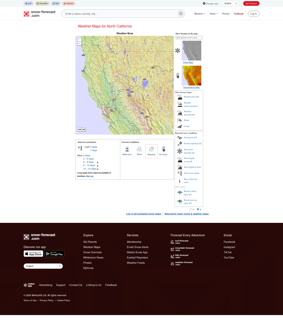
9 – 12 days (89, 165)
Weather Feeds (136, 263)
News (213, 13)
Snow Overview (92, 252)
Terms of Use (30, 300)
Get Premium (251, 3)
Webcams (127, 154)
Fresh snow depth (191, 173)
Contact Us (75, 285)
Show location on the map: (187, 33)
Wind (139, 154)
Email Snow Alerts (137, 247)
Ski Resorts (90, 242)
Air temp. (163, 154)
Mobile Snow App (137, 252)
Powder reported (191, 143)
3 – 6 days (88, 158)
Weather (198, 13)
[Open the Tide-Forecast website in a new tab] (56, 3)
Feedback (111, 285)
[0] (195, 137)
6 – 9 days (88, 161)
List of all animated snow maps (143, 213)
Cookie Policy (63, 300)
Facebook (229, 242)
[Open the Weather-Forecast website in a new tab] (68, 3)
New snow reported (188, 151)
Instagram (229, 247)
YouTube (229, 257)
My (238, 13)
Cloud (186, 126)
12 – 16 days (89, 168)
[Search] (181, 13)
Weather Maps (91, 247)
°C (193, 209)
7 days (93, 150)
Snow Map (188, 62)
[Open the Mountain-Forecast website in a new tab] (42, 3)
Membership (134, 242)
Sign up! (90, 176)
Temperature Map (191, 87)
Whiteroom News (93, 257)
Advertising (45, 285)
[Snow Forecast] (38, 13)
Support (60, 285)
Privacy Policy (47, 300)
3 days (93, 146)
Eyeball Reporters (137, 257)
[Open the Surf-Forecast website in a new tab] (29, 3)
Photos (225, 13)
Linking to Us (93, 285)
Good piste (189, 137)
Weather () (191, 96)
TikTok (228, 252)
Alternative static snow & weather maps (186, 213)
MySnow (88, 268)
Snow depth (189, 160)
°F (200, 209)
